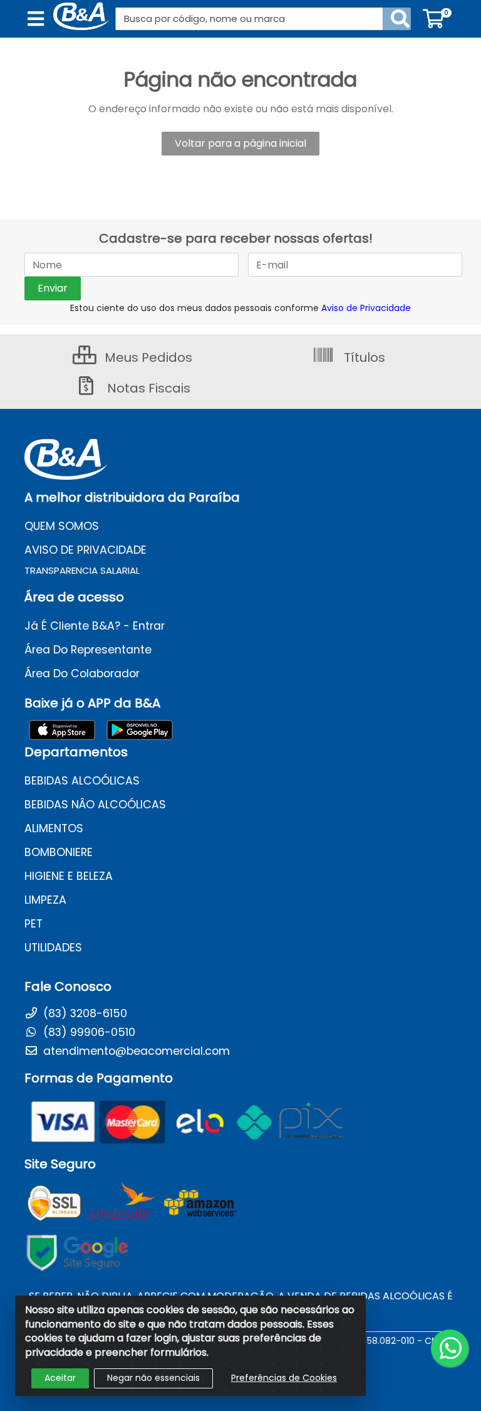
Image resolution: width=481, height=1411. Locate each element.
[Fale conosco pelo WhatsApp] (449, 1348)
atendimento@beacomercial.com (135, 1051)
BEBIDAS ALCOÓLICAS (82, 780)
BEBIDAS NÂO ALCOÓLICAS (95, 804)
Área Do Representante (88, 649)
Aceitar (60, 1377)
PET (33, 923)
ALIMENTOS (53, 828)
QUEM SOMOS (61, 526)
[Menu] (35, 19)
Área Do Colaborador (82, 673)
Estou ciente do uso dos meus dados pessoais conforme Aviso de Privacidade (240, 308)
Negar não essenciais (153, 1377)
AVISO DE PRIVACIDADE (85, 550)
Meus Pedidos (146, 357)
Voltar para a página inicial (240, 143)
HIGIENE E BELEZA (68, 876)
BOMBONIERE (58, 852)
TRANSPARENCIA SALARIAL (82, 570)
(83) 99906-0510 (87, 1032)
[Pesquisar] (400, 19)
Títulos (363, 357)
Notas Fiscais (147, 388)
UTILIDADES (53, 947)
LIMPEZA (45, 899)
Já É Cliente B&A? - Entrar (94, 625)
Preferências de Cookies (284, 1377)
